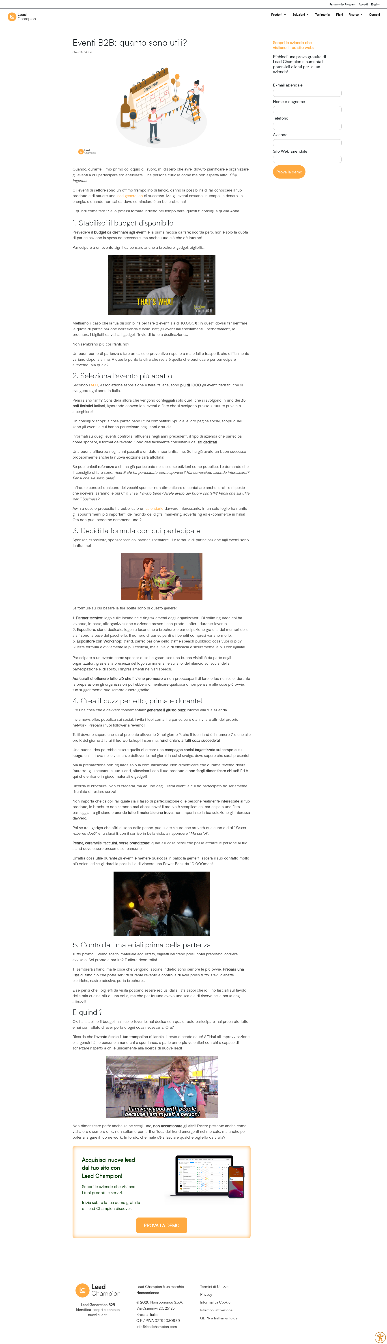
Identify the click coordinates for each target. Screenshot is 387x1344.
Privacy (206, 1294)
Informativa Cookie (215, 1302)
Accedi (363, 4)
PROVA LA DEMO (162, 1225)
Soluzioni (298, 15)
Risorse (354, 15)
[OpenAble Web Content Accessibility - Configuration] (380, 1337)
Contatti (374, 15)
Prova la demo (289, 172)
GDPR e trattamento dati (219, 1318)
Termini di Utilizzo (214, 1286)
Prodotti (276, 15)
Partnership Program (342, 4)
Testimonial (322, 15)
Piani (339, 15)
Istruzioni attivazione (216, 1310)
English (375, 4)
